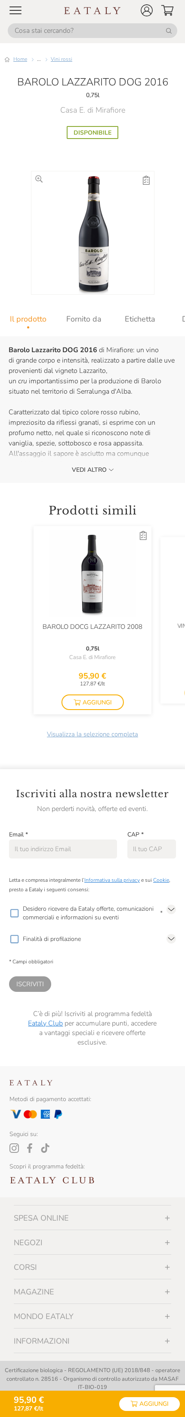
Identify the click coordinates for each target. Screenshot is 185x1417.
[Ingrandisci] (39, 179)
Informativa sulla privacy (112, 880)
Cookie (161, 880)
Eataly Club (45, 1023)
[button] (146, 10)
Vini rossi (61, 59)
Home (20, 59)
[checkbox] (14, 913)
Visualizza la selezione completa (92, 734)
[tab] (28, 319)
